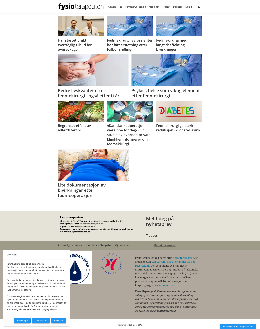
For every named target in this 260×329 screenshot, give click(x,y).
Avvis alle (58, 321)
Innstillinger (22, 321)
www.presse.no (164, 285)
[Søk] (199, 7)
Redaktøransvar (165, 245)
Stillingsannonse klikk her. (121, 229)
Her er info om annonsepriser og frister (90, 229)
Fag (120, 6)
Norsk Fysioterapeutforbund (82, 226)
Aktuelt (112, 6)
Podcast (166, 6)
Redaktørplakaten (183, 257)
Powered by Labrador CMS (130, 325)
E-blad (188, 6)
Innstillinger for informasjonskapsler (238, 326)
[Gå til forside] (80, 6)
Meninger (154, 6)
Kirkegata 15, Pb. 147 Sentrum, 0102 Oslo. (79, 221)
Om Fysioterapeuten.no (79, 231)
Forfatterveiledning (135, 6)
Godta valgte (41, 321)
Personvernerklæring (109, 221)
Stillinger (177, 6)
